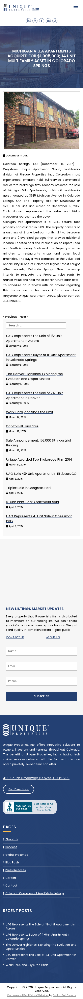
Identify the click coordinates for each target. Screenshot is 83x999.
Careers (11, 878)
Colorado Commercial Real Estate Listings (34, 893)
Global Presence (16, 855)
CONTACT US (15, 637)
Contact (11, 885)
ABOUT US (53, 637)
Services (11, 847)
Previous (11, 317)
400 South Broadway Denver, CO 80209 (36, 778)
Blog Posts (12, 862)
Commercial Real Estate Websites (28, 995)
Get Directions (18, 789)
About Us (11, 839)
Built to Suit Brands (64, 995)
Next (23, 317)
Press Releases (15, 870)
